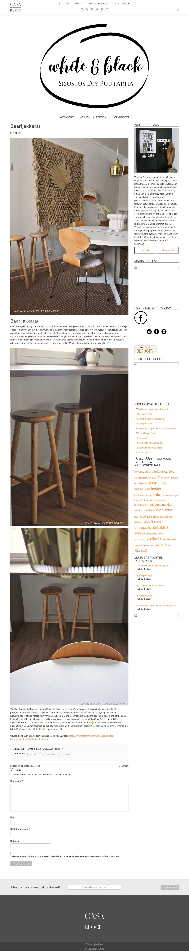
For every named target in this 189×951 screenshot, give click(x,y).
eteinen (166, 477)
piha (146, 516)
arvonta (139, 471)
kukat (158, 494)
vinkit (162, 544)
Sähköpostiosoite (20, 829)
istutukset (141, 483)
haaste (174, 477)
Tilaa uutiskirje (170, 887)
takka (160, 533)
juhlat (162, 482)
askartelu (167, 471)
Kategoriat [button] (67, 117)
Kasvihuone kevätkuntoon (149, 447)
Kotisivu (14, 841)
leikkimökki (140, 504)
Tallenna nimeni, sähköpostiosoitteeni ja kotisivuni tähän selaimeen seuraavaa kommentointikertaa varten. (64, 856)
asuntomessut (141, 477)
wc (169, 545)
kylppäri (139, 500)
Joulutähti (123, 765)
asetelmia (152, 471)
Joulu (152, 482)
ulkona (156, 539)
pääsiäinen (138, 522)
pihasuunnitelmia (161, 516)
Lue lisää (145, 250)
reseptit (147, 521)
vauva (137, 545)
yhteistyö (140, 550)
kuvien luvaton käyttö (170, 496)
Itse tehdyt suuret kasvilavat (150, 418)
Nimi (13, 817)
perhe (138, 516)
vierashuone (150, 545)
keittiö (156, 488)
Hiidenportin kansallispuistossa (25, 765)
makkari (167, 504)
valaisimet (169, 539)
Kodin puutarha (144, 423)
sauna (157, 521)
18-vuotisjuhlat (144, 452)
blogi (151, 477)
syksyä (139, 533)
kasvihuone (142, 489)
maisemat (155, 504)
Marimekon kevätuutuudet (149, 442)
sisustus (161, 527)
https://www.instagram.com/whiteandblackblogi (91, 735)
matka (138, 510)
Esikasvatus (143, 437)
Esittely (101, 117)
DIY (157, 477)
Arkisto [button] (85, 117)
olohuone (164, 510)
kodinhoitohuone (143, 495)
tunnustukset (141, 539)
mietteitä (149, 509)
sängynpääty (151, 533)
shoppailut (143, 527)
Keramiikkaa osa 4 (146, 433)
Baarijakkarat (25, 126)
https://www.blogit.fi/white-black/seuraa (29, 739)
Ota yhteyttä (121, 117)
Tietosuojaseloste (94, 944)
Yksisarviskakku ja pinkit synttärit (153, 409)
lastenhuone (152, 500)
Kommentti (16, 781)
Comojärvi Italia (144, 413)
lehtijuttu (163, 500)
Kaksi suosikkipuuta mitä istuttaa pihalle (156, 428)
